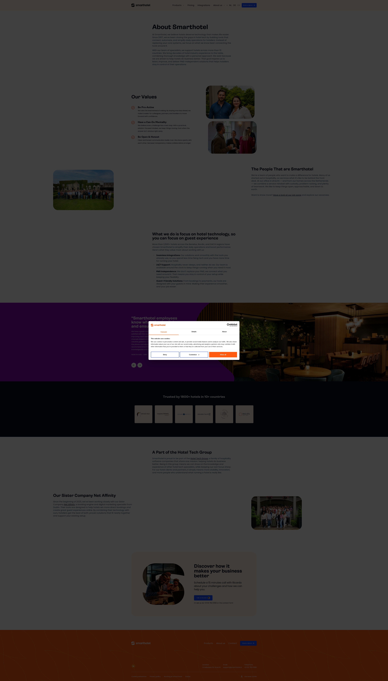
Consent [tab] (164, 332)
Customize (193, 354)
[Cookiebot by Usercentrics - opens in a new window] (228, 324)
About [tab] (224, 331)
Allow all (223, 354)
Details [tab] (194, 331)
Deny (165, 354)
